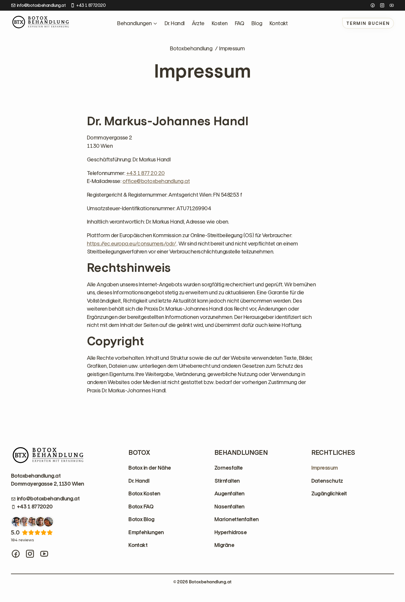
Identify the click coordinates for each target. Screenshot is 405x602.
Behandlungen (134, 23)
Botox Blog (141, 519)
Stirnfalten (227, 480)
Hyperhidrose (230, 532)
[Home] (40, 23)
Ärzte (198, 23)
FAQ (239, 23)
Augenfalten (229, 493)
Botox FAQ (140, 506)
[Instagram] (382, 5)
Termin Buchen (368, 23)
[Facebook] (372, 5)
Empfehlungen (146, 532)
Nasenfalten (229, 506)
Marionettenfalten (236, 519)
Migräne (224, 545)
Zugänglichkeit (329, 493)
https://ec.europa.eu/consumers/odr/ (131, 243)
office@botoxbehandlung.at (156, 181)
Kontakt (279, 23)
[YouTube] (391, 5)
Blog (256, 23)
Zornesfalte (228, 467)
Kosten (220, 23)
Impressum (324, 467)
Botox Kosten (144, 493)
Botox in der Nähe (149, 467)
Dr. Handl (175, 23)
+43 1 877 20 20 (145, 173)
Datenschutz (327, 480)
